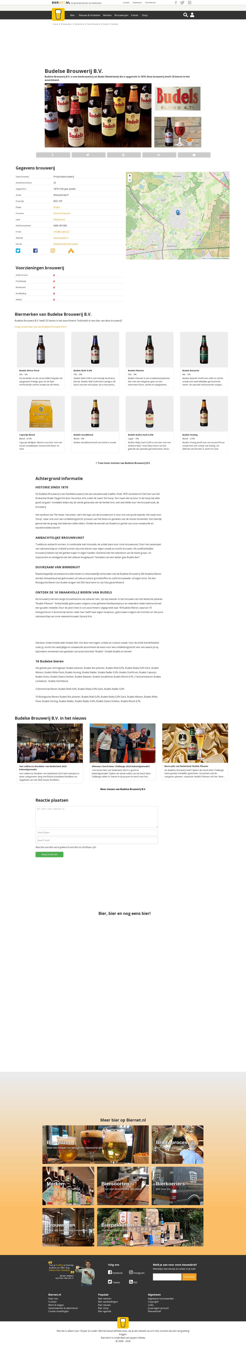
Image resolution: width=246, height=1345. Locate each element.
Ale (184, 374)
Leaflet (204, 258)
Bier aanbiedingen (108, 1301)
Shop (145, 15)
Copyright (153, 1301)
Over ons (53, 1298)
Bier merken (104, 1298)
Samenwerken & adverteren (63, 1308)
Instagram (138, 1273)
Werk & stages (56, 1305)
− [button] (130, 180)
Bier (72, 15)
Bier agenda (104, 1311)
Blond (22, 438)
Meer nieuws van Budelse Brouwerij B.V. (123, 789)
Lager (131, 438)
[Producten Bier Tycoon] (95, 1038)
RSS (135, 1282)
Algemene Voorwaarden (161, 1298)
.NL (67, 2)
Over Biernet (150, 2)
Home (55, 24)
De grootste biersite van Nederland (86, 3)
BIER (55, 2)
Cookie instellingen (58, 1311)
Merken (107, 15)
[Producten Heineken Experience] (123, 988)
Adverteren (137, 2)
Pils (76, 374)
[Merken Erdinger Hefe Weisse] (150, 1038)
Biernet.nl (106, 1337)
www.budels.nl (60, 237)
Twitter (116, 1282)
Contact (126, 2)
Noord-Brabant (61, 213)
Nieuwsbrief (154, 1311)
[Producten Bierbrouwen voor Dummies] (41, 1038)
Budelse (114, 24)
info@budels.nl (61, 231)
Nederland (79, 24)
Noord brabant (93, 24)
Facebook (117, 1273)
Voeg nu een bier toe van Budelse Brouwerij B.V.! (41, 326)
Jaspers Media (137, 1337)
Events (134, 15)
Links (151, 1305)
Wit (21, 374)
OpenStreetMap (214, 258)
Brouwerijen (121, 15)
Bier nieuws (104, 1305)
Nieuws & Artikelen (89, 15)
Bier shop (103, 1308)
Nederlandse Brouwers (65, 244)
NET (62, 2)
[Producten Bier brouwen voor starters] (123, 937)
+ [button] (130, 175)
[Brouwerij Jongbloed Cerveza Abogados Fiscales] (205, 1038)
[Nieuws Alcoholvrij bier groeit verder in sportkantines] (195, 937)
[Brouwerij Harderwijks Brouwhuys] (195, 988)
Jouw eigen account (158, 1308)
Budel (105, 24)
